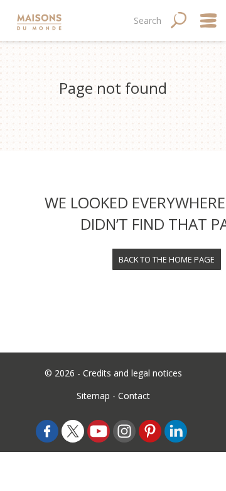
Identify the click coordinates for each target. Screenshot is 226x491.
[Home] (40, 20)
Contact (134, 396)
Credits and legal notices (132, 373)
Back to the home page (167, 259)
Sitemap (93, 396)
